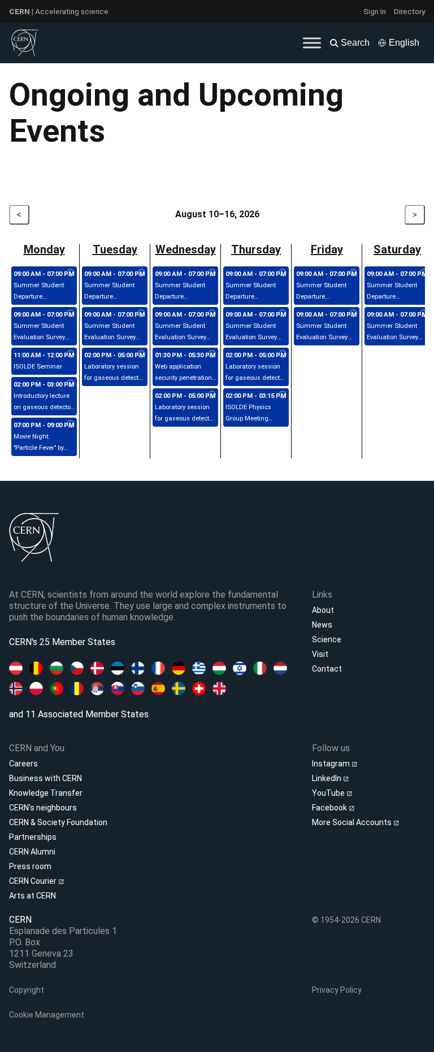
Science (326, 639)
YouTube (329, 792)
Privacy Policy (337, 989)
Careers (23, 763)
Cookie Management (46, 1014)
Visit (320, 654)
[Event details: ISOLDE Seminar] (71, 354)
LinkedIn (327, 778)
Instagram (331, 763)
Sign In (374, 11)
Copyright (26, 989)
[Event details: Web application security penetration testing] (212, 354)
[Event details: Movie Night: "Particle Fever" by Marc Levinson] (71, 424)
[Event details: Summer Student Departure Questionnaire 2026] (71, 273)
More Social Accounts (352, 822)
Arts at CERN (32, 895)
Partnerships (33, 836)
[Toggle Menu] (312, 42)
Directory (409, 11)
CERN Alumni (32, 851)
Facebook (330, 807)
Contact (327, 668)
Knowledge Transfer (46, 792)
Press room (30, 866)
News (322, 624)
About (323, 610)
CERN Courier (33, 881)
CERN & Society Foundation (58, 822)
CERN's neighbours (43, 807)
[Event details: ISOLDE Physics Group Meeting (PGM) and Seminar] (282, 395)
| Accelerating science (58, 11)
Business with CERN (45, 778)
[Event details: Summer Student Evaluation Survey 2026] (71, 313)
